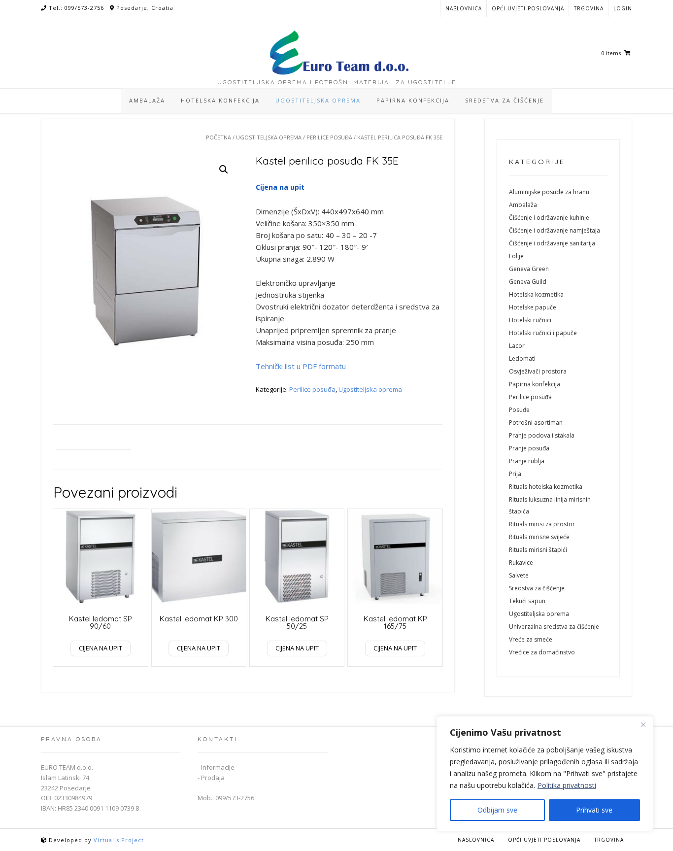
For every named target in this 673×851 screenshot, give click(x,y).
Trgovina (589, 8)
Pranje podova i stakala (541, 435)
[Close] (643, 724)
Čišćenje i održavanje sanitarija (552, 243)
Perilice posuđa (329, 137)
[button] (224, 169)
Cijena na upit (100, 648)
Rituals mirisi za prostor (542, 524)
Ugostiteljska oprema (269, 137)
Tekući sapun (527, 601)
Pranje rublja (526, 461)
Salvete (519, 575)
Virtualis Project (119, 840)
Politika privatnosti (567, 785)
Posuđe (519, 410)
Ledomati (522, 358)
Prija (515, 474)
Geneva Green (529, 269)
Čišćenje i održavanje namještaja (554, 230)
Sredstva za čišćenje (537, 588)
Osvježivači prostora (538, 371)
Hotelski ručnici (530, 320)
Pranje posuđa (529, 448)
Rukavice (521, 562)
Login (622, 8)
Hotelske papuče (532, 307)
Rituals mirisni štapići (538, 549)
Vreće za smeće (530, 639)
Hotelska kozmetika (536, 294)
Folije (516, 256)
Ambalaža (523, 205)
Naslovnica (463, 8)
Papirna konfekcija (534, 384)
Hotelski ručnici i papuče (543, 333)
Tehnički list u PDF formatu (301, 366)
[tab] (93, 443)
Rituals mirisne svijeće (539, 537)
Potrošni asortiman (536, 422)
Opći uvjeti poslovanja (528, 8)
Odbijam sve (497, 810)
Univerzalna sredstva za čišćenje (554, 626)
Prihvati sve (594, 810)
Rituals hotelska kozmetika (545, 486)
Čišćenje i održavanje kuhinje (549, 217)
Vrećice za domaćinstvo (542, 652)
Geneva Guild (527, 281)
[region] (545, 773)
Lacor (517, 345)
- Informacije (216, 767)
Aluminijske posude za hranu (549, 192)
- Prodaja (211, 777)
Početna (218, 137)
